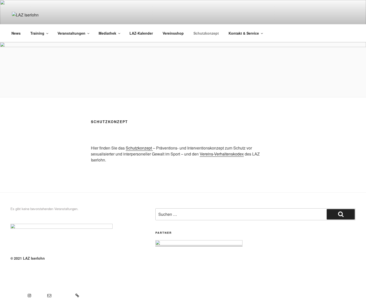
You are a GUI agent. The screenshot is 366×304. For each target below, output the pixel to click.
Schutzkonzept (206, 33)
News (16, 33)
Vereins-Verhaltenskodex (222, 154)
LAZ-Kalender (141, 33)
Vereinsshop (173, 33)
